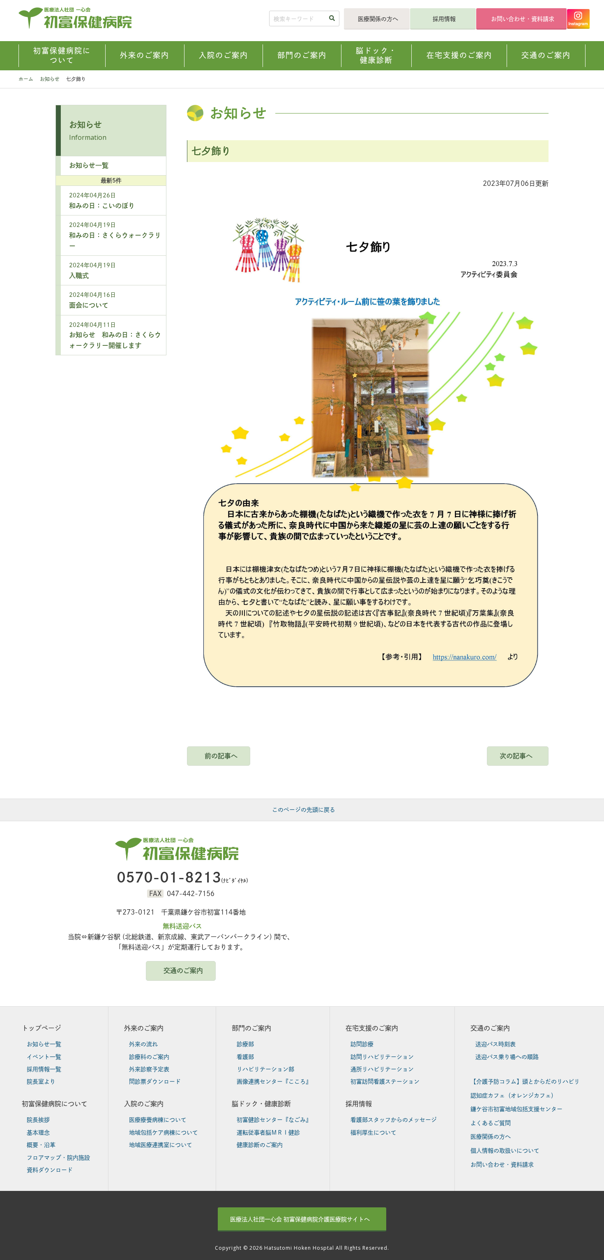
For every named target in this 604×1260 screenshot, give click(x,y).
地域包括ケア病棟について (163, 1132)
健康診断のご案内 (260, 1145)
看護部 (245, 1057)
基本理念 (38, 1132)
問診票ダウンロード (155, 1081)
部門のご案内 (251, 1028)
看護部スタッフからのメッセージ (393, 1120)
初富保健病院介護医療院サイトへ (300, 1219)
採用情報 (444, 19)
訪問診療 (361, 1044)
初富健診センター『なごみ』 (274, 1120)
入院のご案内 (144, 1103)
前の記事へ (221, 756)
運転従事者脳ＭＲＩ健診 (268, 1132)
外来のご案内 (144, 1028)
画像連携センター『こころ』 (274, 1081)
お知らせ (50, 78)
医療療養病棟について (158, 1120)
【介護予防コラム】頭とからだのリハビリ (525, 1081)
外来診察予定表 (149, 1069)
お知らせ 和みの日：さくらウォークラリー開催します (115, 335)
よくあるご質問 (490, 1123)
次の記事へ (516, 756)
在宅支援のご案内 (372, 1028)
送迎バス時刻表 (495, 1044)
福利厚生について (373, 1132)
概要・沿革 (41, 1145)
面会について (92, 300)
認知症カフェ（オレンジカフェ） (513, 1095)
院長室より (41, 1081)
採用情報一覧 (44, 1069)
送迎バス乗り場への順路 (507, 1057)
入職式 (92, 270)
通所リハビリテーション (382, 1069)
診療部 (245, 1044)
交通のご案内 (183, 970)
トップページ (41, 1028)
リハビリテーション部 (265, 1069)
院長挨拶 (38, 1120)
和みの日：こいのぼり (102, 200)
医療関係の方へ (378, 19)
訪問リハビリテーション (382, 1057)
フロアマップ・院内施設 (58, 1157)
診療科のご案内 (149, 1057)
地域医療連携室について (160, 1145)
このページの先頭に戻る (303, 810)
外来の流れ (143, 1044)
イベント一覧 (44, 1057)
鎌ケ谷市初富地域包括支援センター (516, 1109)
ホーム (25, 78)
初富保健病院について (55, 1103)
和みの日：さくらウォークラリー (115, 235)
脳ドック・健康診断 (261, 1103)
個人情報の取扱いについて (504, 1150)
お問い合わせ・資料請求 (522, 19)
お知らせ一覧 (88, 165)
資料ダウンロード (50, 1170)
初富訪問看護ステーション (385, 1081)
